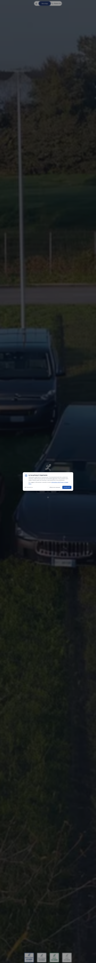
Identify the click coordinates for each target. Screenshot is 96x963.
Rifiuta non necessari (55, 487)
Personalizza (29, 487)
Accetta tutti (67, 487)
